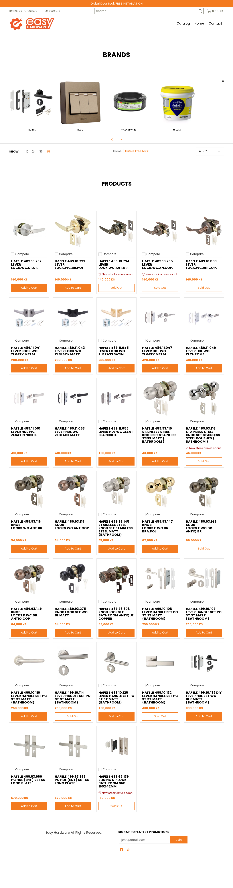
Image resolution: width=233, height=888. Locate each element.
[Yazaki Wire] (128, 102)
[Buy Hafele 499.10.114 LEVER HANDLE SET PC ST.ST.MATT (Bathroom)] (73, 662)
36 (41, 151)
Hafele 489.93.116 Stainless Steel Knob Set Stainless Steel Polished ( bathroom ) (203, 435)
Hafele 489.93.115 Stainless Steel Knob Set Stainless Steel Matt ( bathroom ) (159, 435)
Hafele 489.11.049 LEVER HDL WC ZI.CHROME (201, 350)
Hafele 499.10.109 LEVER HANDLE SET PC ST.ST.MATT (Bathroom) (204, 613)
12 (27, 151)
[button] (121, 850)
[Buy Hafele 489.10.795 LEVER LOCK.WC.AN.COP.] (160, 231)
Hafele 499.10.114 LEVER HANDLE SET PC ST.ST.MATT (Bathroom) (72, 697)
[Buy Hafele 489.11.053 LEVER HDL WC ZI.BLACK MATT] (73, 398)
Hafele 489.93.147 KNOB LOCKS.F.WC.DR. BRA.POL (157, 526)
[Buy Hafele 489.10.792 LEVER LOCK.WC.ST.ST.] (29, 231)
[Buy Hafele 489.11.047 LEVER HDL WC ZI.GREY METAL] (160, 317)
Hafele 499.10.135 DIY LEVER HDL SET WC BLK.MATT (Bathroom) (204, 697)
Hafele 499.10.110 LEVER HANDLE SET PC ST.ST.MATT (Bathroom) (29, 697)
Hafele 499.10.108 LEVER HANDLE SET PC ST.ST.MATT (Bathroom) (160, 613)
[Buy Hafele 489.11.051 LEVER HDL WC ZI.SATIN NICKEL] (29, 398)
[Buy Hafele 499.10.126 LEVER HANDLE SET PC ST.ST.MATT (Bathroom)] (116, 662)
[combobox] (146, 11)
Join (179, 840)
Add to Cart (29, 288)
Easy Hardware (111, 873)
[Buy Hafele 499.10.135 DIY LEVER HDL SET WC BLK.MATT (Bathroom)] (204, 662)
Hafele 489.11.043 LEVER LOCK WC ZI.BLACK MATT (70, 350)
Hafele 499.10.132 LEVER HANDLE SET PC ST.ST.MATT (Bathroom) (160, 697)
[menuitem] (215, 11)
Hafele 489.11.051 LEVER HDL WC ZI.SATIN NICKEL (25, 431)
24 (34, 151)
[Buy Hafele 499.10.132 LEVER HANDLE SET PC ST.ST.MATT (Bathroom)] (160, 662)
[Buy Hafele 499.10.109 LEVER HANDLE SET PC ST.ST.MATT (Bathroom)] (204, 578)
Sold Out (116, 288)
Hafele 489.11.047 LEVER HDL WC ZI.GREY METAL (157, 350)
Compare (22, 254)
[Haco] (80, 102)
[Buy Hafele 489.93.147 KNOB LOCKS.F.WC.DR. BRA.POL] (160, 491)
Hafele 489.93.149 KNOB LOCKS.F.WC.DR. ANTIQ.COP (26, 613)
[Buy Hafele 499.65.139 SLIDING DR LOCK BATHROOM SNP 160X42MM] (116, 746)
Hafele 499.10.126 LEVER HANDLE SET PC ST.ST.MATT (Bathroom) (116, 697)
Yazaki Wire (128, 129)
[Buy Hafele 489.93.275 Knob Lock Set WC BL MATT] (73, 578)
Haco (80, 129)
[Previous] (112, 139)
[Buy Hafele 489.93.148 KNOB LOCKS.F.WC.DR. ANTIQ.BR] (204, 491)
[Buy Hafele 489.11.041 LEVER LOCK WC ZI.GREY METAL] (29, 317)
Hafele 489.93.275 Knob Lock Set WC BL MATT (71, 612)
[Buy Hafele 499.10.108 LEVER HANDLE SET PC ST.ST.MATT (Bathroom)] (160, 578)
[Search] (200, 11)
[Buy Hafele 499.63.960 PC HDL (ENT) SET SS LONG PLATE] (29, 746)
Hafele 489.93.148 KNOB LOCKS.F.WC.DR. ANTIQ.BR (201, 526)
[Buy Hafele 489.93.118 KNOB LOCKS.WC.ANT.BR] (29, 491)
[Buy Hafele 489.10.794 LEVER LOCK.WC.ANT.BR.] (116, 231)
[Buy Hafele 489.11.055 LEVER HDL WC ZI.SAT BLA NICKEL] (116, 398)
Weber (177, 129)
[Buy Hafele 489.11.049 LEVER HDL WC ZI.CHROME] (204, 317)
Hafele (31, 129)
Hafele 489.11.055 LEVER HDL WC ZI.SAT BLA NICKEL (115, 431)
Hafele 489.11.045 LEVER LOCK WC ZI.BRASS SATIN (113, 350)
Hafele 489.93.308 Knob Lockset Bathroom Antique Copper (116, 613)
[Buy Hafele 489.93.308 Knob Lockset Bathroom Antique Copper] (116, 578)
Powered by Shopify (116, 880)
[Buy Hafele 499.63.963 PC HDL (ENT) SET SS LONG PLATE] (73, 746)
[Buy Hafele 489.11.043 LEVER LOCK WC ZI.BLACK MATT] (73, 317)
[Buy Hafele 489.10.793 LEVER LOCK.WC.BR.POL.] (73, 231)
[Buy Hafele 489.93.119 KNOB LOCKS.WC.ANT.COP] (73, 491)
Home (117, 151)
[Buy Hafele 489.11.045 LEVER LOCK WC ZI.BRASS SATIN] (116, 317)
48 (48, 151)
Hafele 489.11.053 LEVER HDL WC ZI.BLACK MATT (70, 431)
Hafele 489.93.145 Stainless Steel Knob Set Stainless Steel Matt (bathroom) (115, 528)
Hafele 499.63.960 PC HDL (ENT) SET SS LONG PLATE (28, 779)
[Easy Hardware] (32, 23)
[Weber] (177, 102)
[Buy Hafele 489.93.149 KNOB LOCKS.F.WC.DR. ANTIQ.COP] (29, 578)
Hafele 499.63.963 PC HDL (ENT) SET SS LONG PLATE (72, 779)
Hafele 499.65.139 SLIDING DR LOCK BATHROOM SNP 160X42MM (113, 781)
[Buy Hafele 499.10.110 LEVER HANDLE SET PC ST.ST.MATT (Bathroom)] (29, 662)
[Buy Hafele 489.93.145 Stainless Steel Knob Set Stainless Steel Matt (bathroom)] (116, 491)
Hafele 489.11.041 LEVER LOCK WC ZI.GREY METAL (25, 350)
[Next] (121, 139)
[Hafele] (31, 102)
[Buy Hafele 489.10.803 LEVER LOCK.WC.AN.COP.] (204, 231)
